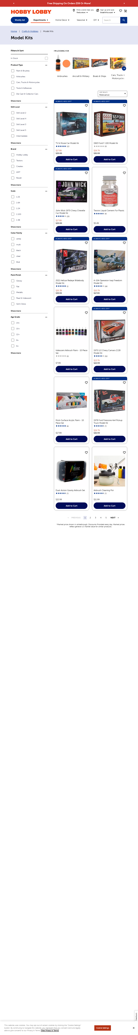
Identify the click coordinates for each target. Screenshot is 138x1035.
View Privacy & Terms (49, 1030)
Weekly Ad (20, 20)
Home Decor (61, 20)
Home (14, 31)
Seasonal (81, 20)
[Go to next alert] (124, 3)
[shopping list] (120, 10)
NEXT (113, 518)
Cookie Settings (102, 1028)
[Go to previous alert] (13, 3)
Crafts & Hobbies (30, 31)
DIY (95, 20)
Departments (39, 20)
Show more (16, 101)
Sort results (103, 92)
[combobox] (111, 20)
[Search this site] (123, 20)
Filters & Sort (17, 50)
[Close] (134, 1028)
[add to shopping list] (86, 105)
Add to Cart (71, 159)
